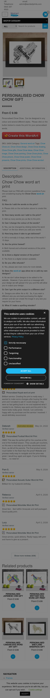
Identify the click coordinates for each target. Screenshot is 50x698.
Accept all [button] (26, 371)
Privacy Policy (17, 337)
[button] (35, 383)
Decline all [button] (25, 377)
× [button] (44, 313)
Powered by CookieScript (14, 383)
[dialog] (25, 349)
